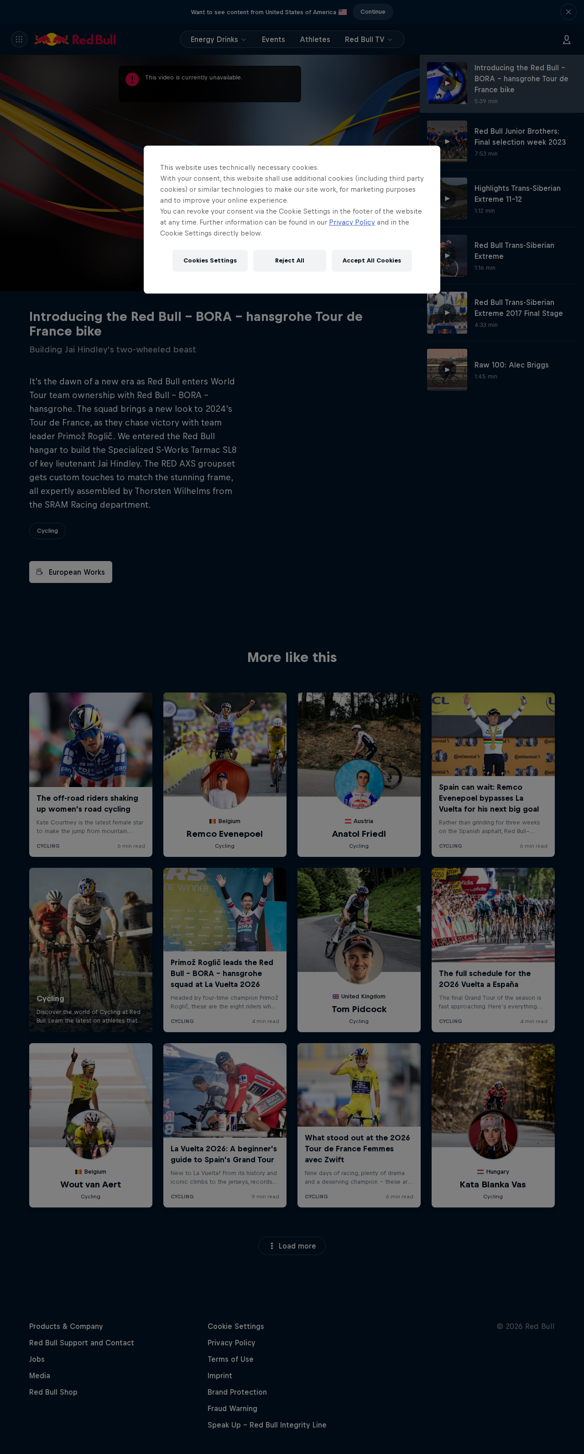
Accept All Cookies (372, 260)
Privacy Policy (352, 222)
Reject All (289, 260)
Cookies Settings (210, 260)
